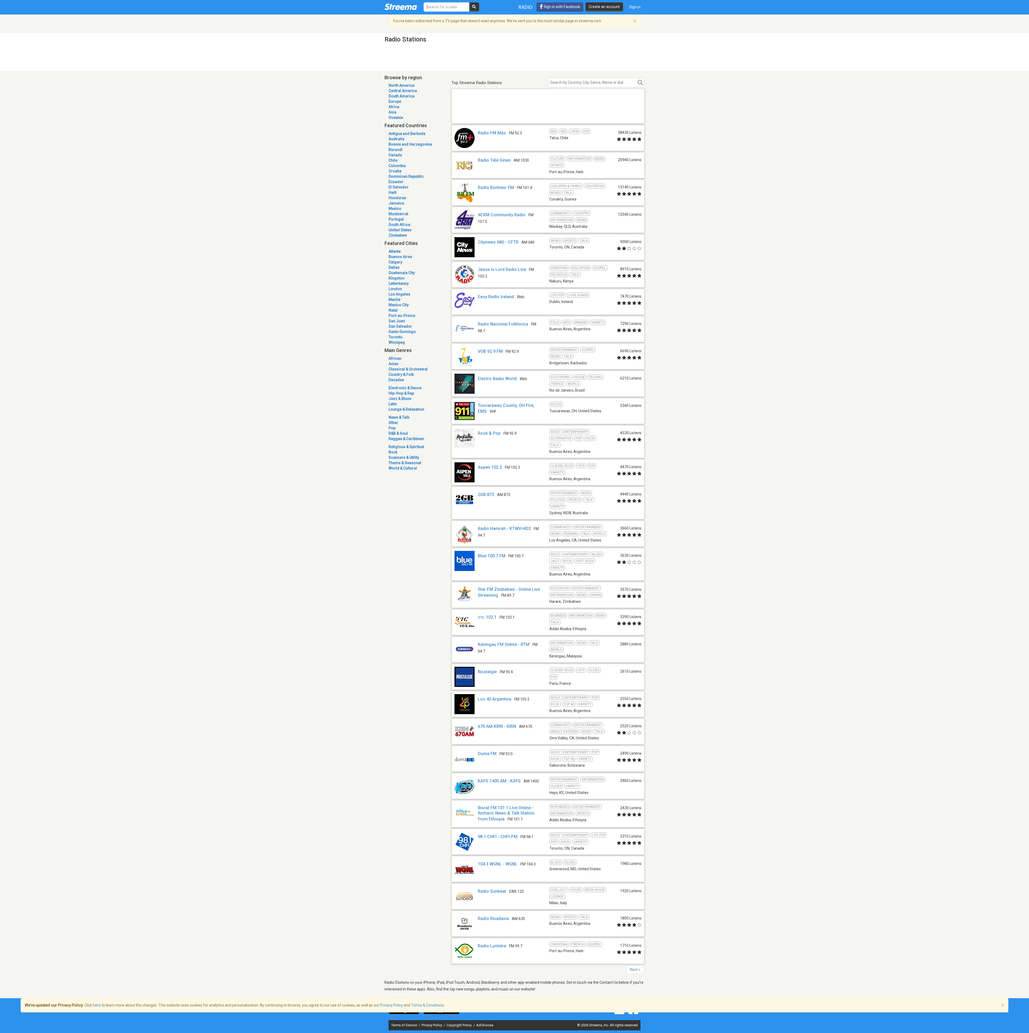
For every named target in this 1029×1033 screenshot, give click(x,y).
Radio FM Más (492, 132)
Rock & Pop (489, 433)
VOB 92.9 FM (490, 351)
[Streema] (401, 6)
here (97, 1005)
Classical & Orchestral (408, 369)
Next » (635, 969)
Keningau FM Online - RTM (504, 644)
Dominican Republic (406, 176)
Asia (392, 112)
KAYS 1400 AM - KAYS (499, 781)
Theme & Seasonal (405, 463)
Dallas (394, 267)
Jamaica (396, 203)
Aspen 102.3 (490, 467)
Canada (395, 155)
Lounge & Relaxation (406, 409)
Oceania (396, 117)
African (395, 358)
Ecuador (396, 182)
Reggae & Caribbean (406, 439)
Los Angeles (399, 294)
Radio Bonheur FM (496, 187)
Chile (393, 160)
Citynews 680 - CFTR (498, 242)
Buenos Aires (400, 257)
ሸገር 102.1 (487, 617)
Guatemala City (402, 273)
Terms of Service (404, 1025)
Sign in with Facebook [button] (561, 7)
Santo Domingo (402, 332)
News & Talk (399, 417)
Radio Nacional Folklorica (503, 324)
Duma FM (487, 753)
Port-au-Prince (402, 315)
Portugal (396, 219)
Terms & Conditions (427, 1005)
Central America (403, 91)
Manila (394, 299)
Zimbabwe (398, 235)
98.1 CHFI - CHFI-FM (497, 836)
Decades (396, 380)
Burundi (395, 149)
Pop (392, 428)
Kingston (396, 278)
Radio (525, 7)
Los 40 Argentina (494, 699)
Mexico (395, 208)
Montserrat (398, 214)
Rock (393, 452)
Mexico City (399, 305)
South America (402, 96)
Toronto (395, 337)
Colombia (397, 166)
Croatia (395, 171)
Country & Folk (401, 374)
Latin (393, 404)
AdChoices (484, 1025)
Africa (394, 107)
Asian (393, 364)
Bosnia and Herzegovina (410, 144)
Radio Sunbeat (492, 891)
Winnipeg (397, 342)
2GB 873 (486, 494)
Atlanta (395, 251)
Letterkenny (399, 283)
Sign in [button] (634, 7)
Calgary (395, 262)
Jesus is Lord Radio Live (502, 269)
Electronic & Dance (405, 388)
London (395, 289)
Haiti (393, 192)
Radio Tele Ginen (494, 160)
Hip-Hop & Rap (401, 393)
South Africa (399, 224)
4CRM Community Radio (501, 214)
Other (393, 423)
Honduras (397, 198)
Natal (393, 310)
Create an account (604, 7)
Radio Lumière (492, 945)
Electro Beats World (497, 378)
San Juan (397, 321)
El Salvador (399, 187)
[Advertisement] (548, 116)
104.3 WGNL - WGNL (497, 863)
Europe (395, 101)
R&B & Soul (398, 433)
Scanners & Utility (404, 457)
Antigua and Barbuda (407, 133)
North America (401, 85)
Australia (396, 139)
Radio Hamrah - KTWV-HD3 (504, 528)
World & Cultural (403, 468)
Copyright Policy (459, 1025)
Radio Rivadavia (493, 918)
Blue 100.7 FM (491, 555)
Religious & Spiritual (406, 447)
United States (400, 230)
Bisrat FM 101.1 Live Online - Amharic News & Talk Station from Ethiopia (506, 813)
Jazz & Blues (400, 398)
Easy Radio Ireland (496, 296)
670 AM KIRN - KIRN (497, 726)
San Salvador (400, 326)
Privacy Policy (432, 1025)
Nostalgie (487, 671)
